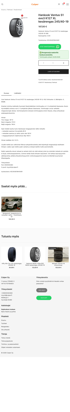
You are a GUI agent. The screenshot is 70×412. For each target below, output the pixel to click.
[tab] (6, 93)
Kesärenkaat (18, 9)
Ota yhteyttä (5, 329)
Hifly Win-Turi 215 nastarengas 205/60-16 (12, 264)
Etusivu (3, 9)
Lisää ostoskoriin (54, 71)
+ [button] (63, 62)
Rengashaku (5, 326)
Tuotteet (4, 323)
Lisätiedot (17, 93)
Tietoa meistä (5, 338)
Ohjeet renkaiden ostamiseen (10, 347)
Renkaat (10, 9)
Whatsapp (44, 298)
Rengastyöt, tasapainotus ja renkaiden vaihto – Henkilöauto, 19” (11, 215)
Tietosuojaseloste (7, 341)
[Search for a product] (2, 4)
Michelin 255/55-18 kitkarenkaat (58, 264)
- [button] (43, 62)
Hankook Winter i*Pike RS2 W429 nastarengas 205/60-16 (35, 264)
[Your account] (59, 4)
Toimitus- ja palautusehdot (10, 344)
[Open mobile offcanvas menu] (67, 4)
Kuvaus (6, 93)
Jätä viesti (41, 290)
